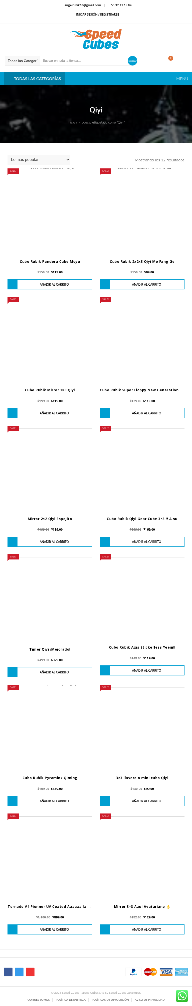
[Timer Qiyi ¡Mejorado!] (50, 597)
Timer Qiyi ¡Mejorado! (49, 649)
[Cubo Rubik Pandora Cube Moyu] (50, 211)
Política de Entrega (71, 999)
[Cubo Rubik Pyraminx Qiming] (50, 727)
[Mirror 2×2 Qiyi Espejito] (50, 468)
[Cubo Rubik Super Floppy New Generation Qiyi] (142, 339)
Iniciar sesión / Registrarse (97, 14)
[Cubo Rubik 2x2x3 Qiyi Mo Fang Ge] (142, 211)
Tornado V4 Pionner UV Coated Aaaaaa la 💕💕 (52, 906)
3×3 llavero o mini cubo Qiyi (142, 777)
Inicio (71, 122)
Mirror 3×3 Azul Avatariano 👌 (142, 906)
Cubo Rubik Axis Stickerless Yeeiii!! (142, 647)
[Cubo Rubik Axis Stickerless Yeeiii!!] (142, 596)
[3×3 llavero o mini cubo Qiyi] (142, 727)
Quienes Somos (39, 999)
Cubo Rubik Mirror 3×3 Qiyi (50, 390)
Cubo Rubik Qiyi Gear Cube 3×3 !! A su (142, 518)
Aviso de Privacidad (149, 999)
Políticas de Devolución (110, 999)
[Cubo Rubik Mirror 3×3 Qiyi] (50, 339)
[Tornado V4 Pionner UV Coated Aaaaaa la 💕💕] (50, 856)
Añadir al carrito (54, 284)
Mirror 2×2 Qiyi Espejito (50, 518)
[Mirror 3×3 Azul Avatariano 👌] (142, 856)
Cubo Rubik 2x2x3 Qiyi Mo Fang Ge (142, 261)
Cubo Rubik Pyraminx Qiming (50, 777)
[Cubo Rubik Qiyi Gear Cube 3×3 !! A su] (142, 468)
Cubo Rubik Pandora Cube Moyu (50, 261)
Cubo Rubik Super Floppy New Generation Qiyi (143, 390)
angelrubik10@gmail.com (82, 5)
